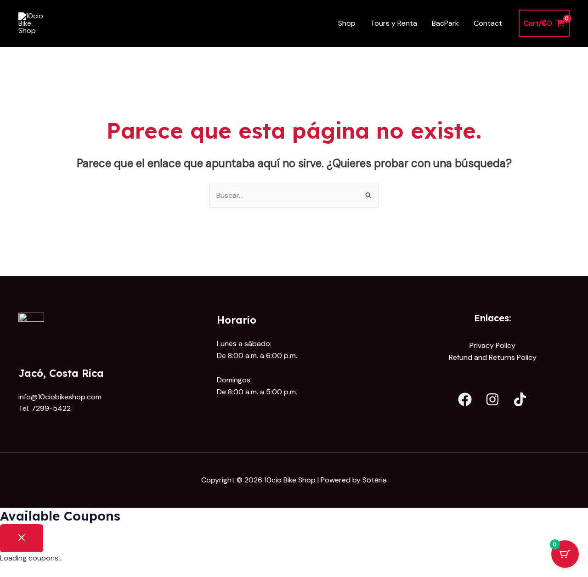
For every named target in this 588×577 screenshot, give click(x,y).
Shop (347, 23)
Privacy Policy (492, 345)
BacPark (445, 23)
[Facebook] (465, 399)
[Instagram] (492, 399)
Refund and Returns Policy (493, 357)
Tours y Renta (393, 23)
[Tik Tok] (520, 399)
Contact (488, 23)
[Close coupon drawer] (21, 538)
